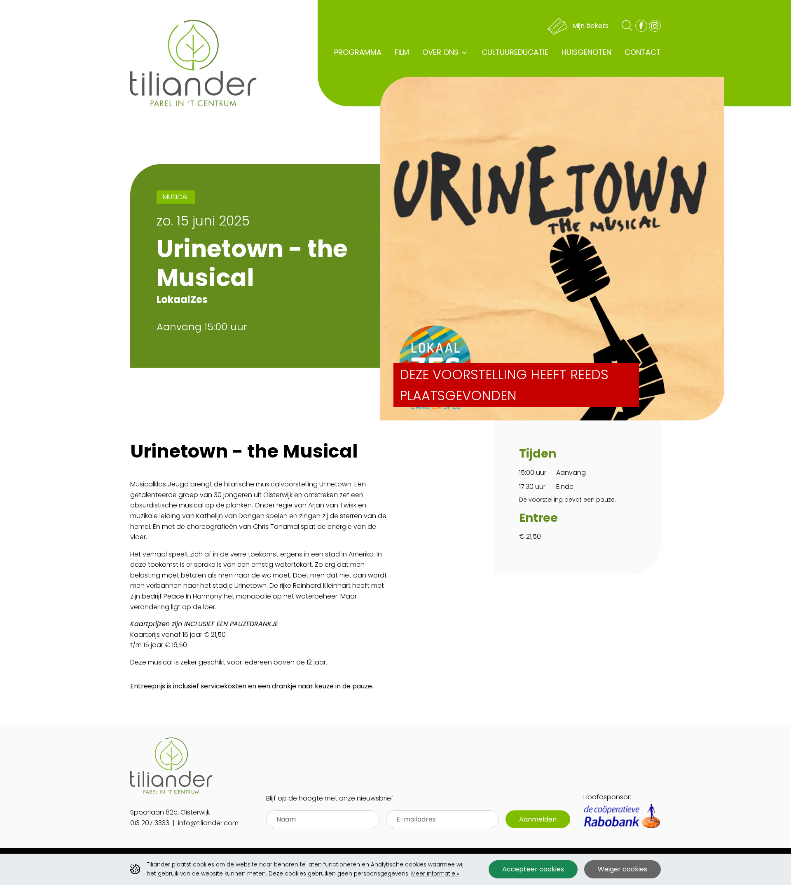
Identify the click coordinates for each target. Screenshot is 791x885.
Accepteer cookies (533, 869)
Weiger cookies (622, 869)
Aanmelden (538, 819)
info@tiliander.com (208, 823)
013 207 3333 (149, 823)
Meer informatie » (435, 874)
